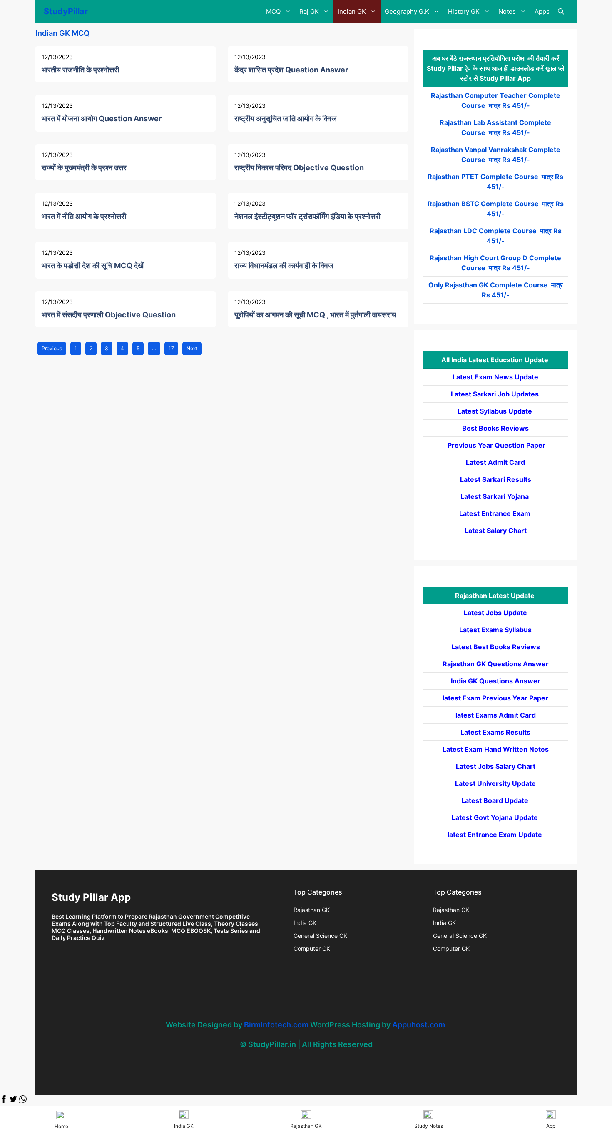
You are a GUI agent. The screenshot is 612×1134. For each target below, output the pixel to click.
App (550, 1126)
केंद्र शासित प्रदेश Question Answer (291, 69)
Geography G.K (407, 11)
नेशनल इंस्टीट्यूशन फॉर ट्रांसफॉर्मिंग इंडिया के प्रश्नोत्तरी (307, 216)
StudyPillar (66, 11)
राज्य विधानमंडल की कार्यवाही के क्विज (283, 265)
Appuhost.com (418, 1024)
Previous (52, 348)
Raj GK (309, 11)
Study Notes (428, 1126)
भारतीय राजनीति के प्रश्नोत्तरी (80, 69)
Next (192, 348)
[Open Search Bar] (561, 11)
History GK (464, 11)
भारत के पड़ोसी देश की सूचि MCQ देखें (93, 265)
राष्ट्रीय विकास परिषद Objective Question (299, 167)
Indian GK (352, 11)
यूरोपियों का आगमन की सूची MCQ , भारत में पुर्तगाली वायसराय (315, 314)
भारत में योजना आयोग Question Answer (102, 118)
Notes (507, 11)
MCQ (273, 11)
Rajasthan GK (312, 909)
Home (61, 1126)
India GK (305, 922)
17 (171, 348)
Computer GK (312, 948)
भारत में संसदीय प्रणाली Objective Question (109, 314)
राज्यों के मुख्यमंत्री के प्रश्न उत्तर (84, 167)
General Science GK (320, 935)
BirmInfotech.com (276, 1024)
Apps (542, 11)
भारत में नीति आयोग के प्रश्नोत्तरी (84, 216)
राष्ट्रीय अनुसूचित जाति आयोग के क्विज (285, 118)
